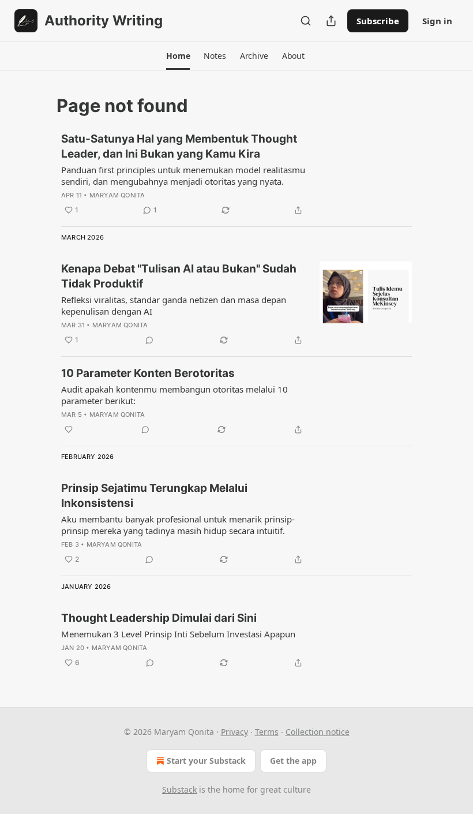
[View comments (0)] (149, 340)
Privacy (234, 731)
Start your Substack (206, 760)
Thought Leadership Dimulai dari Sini (159, 618)
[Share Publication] (331, 20)
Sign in (437, 21)
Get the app (293, 760)
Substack (179, 789)
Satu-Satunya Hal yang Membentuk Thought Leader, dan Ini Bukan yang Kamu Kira (179, 146)
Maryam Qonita (117, 195)
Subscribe (377, 21)
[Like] (68, 429)
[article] (236, 174)
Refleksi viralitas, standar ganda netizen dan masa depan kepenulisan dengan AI (173, 305)
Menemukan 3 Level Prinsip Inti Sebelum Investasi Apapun (178, 634)
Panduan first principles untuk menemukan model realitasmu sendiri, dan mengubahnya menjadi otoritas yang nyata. (183, 175)
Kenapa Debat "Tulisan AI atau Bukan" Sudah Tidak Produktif (178, 276)
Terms (267, 731)
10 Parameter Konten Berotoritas (148, 373)
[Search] (305, 20)
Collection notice (318, 731)
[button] (178, 56)
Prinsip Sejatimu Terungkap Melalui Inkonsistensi (154, 495)
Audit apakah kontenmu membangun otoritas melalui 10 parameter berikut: (174, 394)
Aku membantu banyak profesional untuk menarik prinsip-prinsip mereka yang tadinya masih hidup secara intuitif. (178, 524)
